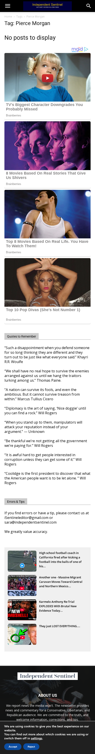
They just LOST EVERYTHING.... (59, 626)
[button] (89, 6)
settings (36, 738)
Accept (13, 746)
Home (8, 16)
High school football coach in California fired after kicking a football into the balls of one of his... (60, 558)
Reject (31, 746)
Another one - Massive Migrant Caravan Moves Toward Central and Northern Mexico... (60, 581)
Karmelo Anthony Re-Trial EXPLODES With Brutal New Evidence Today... (58, 606)
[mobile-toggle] (7, 6)
